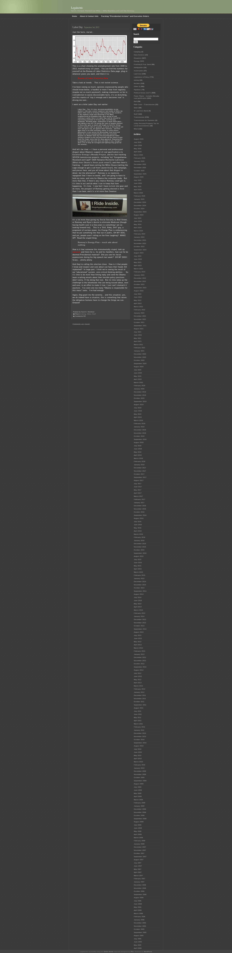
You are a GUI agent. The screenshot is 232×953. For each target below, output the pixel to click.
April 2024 (138, 227)
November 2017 (140, 471)
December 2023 (140, 240)
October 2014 (139, 588)
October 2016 (139, 512)
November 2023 (140, 243)
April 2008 (138, 834)
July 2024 (137, 218)
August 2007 (139, 859)
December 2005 (140, 923)
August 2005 (139, 935)
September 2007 (140, 856)
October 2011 (139, 701)
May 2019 (137, 414)
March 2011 (138, 724)
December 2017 (140, 468)
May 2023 (137, 262)
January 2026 (139, 161)
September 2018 (140, 439)
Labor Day (78, 27)
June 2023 (138, 259)
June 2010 (138, 752)
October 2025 (139, 170)
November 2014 (140, 585)
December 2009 (140, 771)
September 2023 (140, 250)
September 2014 (140, 591)
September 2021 (140, 325)
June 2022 (138, 297)
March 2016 (138, 534)
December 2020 (140, 354)
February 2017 (139, 499)
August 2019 (139, 404)
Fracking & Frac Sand (142, 64)
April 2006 (138, 910)
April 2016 (138, 531)
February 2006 (139, 916)
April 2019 (138, 417)
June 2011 (138, 714)
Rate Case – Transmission (144, 104)
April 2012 (138, 682)
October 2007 (139, 853)
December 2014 (140, 581)
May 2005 (137, 945)
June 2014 (138, 600)
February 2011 (139, 727)
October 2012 (139, 664)
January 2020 (139, 389)
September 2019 (140, 401)
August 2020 (139, 366)
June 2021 (138, 335)
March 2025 (138, 193)
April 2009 (138, 796)
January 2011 (139, 730)
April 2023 (138, 265)
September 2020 (140, 363)
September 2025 (140, 174)
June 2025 (138, 183)
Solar (136, 108)
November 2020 (140, 357)
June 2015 (138, 562)
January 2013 (139, 654)
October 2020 (139, 360)
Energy (136, 61)
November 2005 (140, 926)
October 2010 (139, 739)
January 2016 (139, 540)
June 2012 (138, 676)
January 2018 (139, 464)
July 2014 (137, 597)
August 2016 (139, 518)
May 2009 (137, 793)
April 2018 (138, 455)
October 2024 (139, 208)
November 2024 (140, 205)
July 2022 (137, 294)
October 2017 (139, 474)
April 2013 (138, 645)
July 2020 (137, 370)
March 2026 (138, 155)
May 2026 (137, 148)
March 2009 (138, 799)
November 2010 (140, 736)
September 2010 (140, 743)
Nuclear (137, 83)
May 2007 (137, 869)
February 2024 (139, 234)
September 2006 (140, 894)
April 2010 (138, 758)
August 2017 (139, 480)
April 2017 (138, 493)
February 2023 (139, 272)
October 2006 (139, 891)
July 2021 (137, 332)
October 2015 (139, 550)
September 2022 (140, 287)
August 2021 (139, 329)
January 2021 (139, 351)
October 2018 (139, 436)
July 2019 (137, 408)
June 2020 (138, 373)
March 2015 (138, 572)
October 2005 (139, 929)
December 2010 (140, 733)
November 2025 (140, 167)
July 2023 (137, 256)
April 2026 (138, 152)
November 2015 (140, 547)
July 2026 (137, 142)
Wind (136, 129)
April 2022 (138, 303)
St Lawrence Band (141, 111)
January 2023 (139, 275)
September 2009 (140, 781)
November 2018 (140, 433)
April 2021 (138, 341)
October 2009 (139, 777)
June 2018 (138, 449)
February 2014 (139, 613)
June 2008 (138, 828)
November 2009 (140, 774)
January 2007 (139, 882)
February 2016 (139, 537)
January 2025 (139, 199)
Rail (135, 101)
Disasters (137, 58)
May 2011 (137, 717)
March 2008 (138, 837)
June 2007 (138, 866)
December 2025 (140, 164)
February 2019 (139, 423)
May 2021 (137, 338)
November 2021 (140, 319)
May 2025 (137, 186)
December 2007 (140, 847)
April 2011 (138, 720)
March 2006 (138, 913)
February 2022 (139, 310)
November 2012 (140, 660)
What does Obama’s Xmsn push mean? (91, 163)
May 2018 (137, 452)
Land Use (137, 74)
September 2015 (140, 553)
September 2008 (140, 818)
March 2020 (138, 382)
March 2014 (138, 610)
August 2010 (139, 746)
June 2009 (138, 790)
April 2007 (138, 872)
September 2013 (140, 629)
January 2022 (139, 313)
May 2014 (137, 604)
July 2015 (137, 559)
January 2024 (139, 237)
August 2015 (139, 556)
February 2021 (139, 347)
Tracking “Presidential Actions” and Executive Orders (125, 16)
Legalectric (77, 8)
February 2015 (139, 575)
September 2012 (140, 667)
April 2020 (138, 379)
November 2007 (140, 850)
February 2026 (139, 158)
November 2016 (140, 509)
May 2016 (137, 528)
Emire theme (108, 951)
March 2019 (138, 420)
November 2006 (140, 888)
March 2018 (138, 458)
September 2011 (140, 705)
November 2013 (140, 622)
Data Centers (139, 55)
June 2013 (138, 638)
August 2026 (139, 139)
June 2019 (138, 411)
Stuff (94, 314)
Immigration (138, 67)
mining (83, 314)
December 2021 (140, 316)
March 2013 (138, 648)
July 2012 (137, 673)
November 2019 (140, 395)
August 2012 (139, 670)
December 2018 (140, 430)
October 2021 (139, 322)
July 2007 (137, 863)
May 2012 (137, 679)
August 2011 (138, 708)
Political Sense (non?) (142, 93)
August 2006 (139, 897)
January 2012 (139, 692)
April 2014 (138, 607)
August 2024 (139, 215)
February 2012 (139, 689)
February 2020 (139, 385)
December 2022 (140, 278)
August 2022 (139, 291)
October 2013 (139, 626)
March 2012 (138, 686)
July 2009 (137, 787)
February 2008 (139, 841)
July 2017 (137, 483)
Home (74, 16)
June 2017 (138, 487)
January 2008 (139, 844)
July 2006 (137, 901)
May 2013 (137, 641)
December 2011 (140, 695)
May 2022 (137, 300)
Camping (137, 52)
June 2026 (138, 145)
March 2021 (138, 344)
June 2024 (138, 221)
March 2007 (138, 875)
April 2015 (138, 569)
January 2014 (139, 616)
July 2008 (137, 825)
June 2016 (138, 524)
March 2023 (138, 269)
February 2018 (139, 461)
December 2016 (140, 505)
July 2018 (137, 446)
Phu (132, 951)
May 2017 (137, 490)
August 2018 (139, 442)
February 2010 (139, 765)
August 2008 (139, 822)
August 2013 (139, 632)
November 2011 (140, 698)
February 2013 (139, 651)
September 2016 (140, 515)
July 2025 (137, 180)
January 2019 (139, 427)
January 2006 (139, 920)
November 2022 (140, 281)
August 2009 (139, 784)
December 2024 (140, 202)
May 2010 (137, 755)
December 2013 (140, 619)
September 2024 (140, 212)
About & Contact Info (89, 16)
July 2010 (137, 749)
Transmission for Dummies (144, 120)
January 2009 (139, 806)
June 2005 (138, 942)
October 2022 (139, 284)
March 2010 (138, 762)
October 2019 (139, 398)
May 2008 (137, 831)
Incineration (138, 71)
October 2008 (139, 815)
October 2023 (139, 246)
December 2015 (140, 543)
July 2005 (137, 939)
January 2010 (139, 768)
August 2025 (139, 177)
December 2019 (140, 392)
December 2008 (140, 809)
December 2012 (140, 657)
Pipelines (137, 90)
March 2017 (138, 496)
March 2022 (138, 306)
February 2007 (139, 878)
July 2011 (137, 711)
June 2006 (138, 904)
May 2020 (137, 376)
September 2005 (140, 932)
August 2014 (139, 594)
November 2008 (140, 812)
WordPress (148, 951)
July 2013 (137, 635)
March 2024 (138, 231)
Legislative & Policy (141, 77)
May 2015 (137, 566)
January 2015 (139, 578)
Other (89, 314)
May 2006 (137, 907)
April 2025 (138, 189)
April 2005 (138, 948)
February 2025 (139, 196)
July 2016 (137, 521)
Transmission (139, 117)
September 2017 (140, 477)
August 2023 (139, 253)
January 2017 (139, 502)
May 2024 (137, 224)
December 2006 (140, 885)
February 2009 (139, 803)
